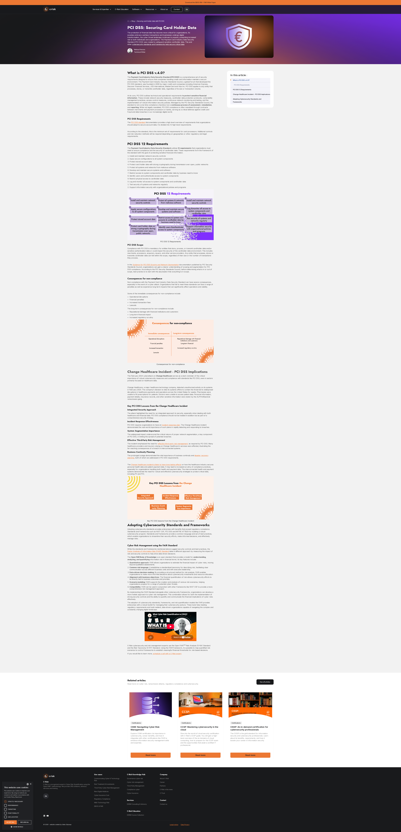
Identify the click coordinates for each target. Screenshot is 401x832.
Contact (177, 9)
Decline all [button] (24, 822)
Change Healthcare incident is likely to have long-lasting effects (156, 465)
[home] (49, 9)
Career (162, 782)
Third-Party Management (135, 786)
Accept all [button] (10, 822)
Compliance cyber (133, 789)
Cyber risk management (135, 782)
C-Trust (162, 793)
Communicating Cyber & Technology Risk (106, 779)
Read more (18, 797)
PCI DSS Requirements (242, 85)
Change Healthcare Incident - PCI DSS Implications (251, 94)
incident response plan (171, 425)
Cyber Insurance (132, 793)
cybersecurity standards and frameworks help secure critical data (158, 44)
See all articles (265, 682)
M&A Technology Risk (101, 802)
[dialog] (17, 806)
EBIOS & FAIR (98, 806)
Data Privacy (185, 825)
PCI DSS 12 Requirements (242, 89)
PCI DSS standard (138, 122)
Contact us (163, 804)
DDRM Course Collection (135, 815)
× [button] (30, 784)
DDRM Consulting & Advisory (137, 804)
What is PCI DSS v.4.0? (241, 80)
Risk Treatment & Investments (104, 784)
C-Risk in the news (166, 789)
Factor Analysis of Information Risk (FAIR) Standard (148, 551)
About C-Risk (164, 778)
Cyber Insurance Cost (101, 795)
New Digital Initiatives (101, 791)
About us (164, 9)
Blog (133, 21)
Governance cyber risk (135, 778)
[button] (102, 9)
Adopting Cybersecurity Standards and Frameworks (247, 100)
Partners (163, 786)
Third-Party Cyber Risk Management (106, 788)
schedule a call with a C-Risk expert (167, 654)
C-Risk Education (121, 9)
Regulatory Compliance (102, 799)
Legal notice (174, 825)
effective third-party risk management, (173, 444)
